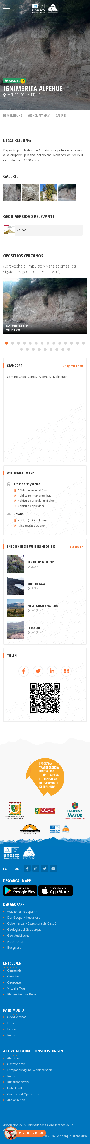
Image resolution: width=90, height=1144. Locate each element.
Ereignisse (14, 947)
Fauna (11, 1029)
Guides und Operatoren (23, 1094)
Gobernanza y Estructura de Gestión (32, 923)
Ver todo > (76, 546)
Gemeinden (15, 970)
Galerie (61, 115)
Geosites (13, 976)
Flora (10, 1023)
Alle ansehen (16, 1100)
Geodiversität (16, 1017)
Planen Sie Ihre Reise (22, 994)
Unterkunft (14, 1088)
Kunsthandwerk (18, 1082)
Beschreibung (12, 115)
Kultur (11, 1035)
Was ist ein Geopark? (22, 911)
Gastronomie (16, 1064)
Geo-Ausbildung (18, 935)
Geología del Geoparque (24, 929)
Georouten (14, 982)
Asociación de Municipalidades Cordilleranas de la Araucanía (38, 1127)
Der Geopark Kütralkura (24, 917)
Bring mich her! (73, 366)
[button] (7, 343)
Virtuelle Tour (16, 988)
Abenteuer (14, 1058)
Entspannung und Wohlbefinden (29, 1070)
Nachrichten (15, 941)
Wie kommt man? (39, 115)
